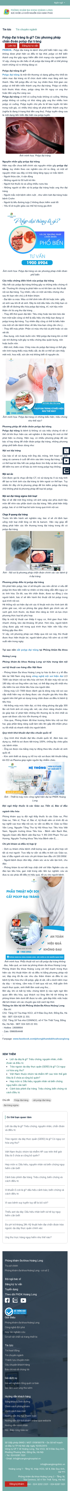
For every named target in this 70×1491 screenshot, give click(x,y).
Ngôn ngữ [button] (58, 3)
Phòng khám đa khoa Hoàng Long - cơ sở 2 (27, 1270)
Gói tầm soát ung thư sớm (18, 1388)
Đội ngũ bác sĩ (13, 1279)
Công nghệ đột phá (15, 1327)
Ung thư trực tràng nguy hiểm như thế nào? (28, 1237)
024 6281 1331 (57, 1484)
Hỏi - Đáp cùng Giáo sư (16, 1430)
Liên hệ (12, 45)
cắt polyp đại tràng (41, 1100)
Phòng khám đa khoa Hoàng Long (22, 1322)
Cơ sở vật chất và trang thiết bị (21, 1336)
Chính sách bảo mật (15, 1411)
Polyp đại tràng (21, 1100)
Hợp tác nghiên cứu (15, 1332)
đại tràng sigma (11, 1105)
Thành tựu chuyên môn (17, 1360)
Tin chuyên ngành (14, 1355)
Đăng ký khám (16, 1484)
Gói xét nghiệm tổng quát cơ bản (22, 1383)
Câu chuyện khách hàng (17, 1364)
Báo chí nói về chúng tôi (17, 1369)
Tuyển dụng (11, 1289)
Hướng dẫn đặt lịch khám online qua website (28, 1420)
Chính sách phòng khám (17, 1406)
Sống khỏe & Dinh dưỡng (17, 1401)
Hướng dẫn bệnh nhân (16, 1425)
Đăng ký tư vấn (30, 45)
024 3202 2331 (40, 1484)
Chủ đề (6, 1100)
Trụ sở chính (11, 1265)
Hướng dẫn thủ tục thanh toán (20, 1416)
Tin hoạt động (12, 1350)
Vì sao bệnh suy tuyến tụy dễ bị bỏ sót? (26, 1202)
